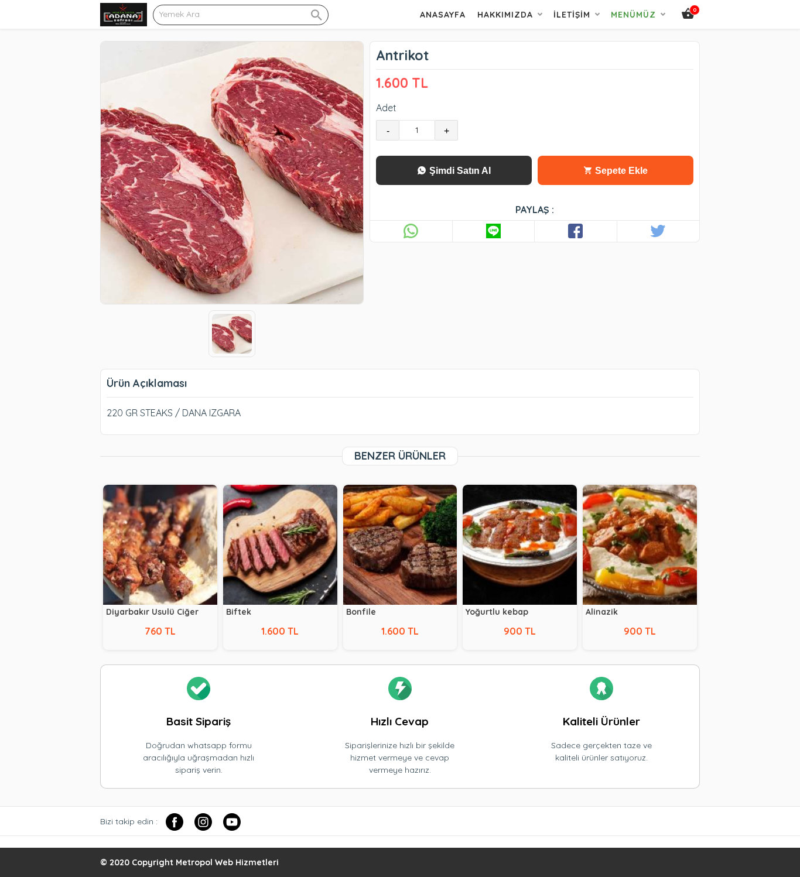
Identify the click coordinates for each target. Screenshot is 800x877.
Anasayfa (443, 14)
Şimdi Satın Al (459, 171)
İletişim (571, 14)
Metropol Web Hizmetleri (227, 862)
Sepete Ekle (620, 171)
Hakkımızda (505, 14)
